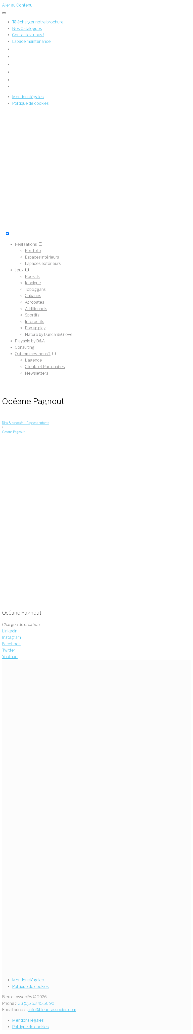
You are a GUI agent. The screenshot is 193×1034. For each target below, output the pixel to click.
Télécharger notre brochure (38, 22)
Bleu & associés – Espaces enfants (25, 423)
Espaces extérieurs (43, 263)
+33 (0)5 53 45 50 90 (35, 1003)
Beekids (32, 276)
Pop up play (35, 328)
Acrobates (34, 302)
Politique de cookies (30, 986)
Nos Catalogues (27, 28)
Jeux (19, 270)
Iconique (33, 282)
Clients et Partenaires (45, 366)
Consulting (24, 347)
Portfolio (33, 250)
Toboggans (35, 289)
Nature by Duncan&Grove (49, 334)
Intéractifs (34, 321)
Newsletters (36, 373)
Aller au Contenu (17, 5)
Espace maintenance (31, 41)
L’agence (33, 360)
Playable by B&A (30, 341)
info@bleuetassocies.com (52, 1009)
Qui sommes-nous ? (33, 353)
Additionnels (36, 308)
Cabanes (33, 295)
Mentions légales (28, 980)
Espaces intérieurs (42, 257)
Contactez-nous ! (28, 34)
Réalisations (26, 244)
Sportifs (32, 315)
